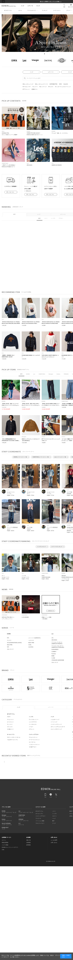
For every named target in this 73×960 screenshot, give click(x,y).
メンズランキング (41, 546)
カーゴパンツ (10, 722)
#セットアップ (42, 86)
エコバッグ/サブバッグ (56, 729)
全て (14, 214)
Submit (25, 78)
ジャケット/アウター (34, 734)
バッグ (52, 716)
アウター (61, 218)
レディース (50, 72)
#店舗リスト (35, 89)
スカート (54, 816)
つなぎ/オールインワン (12, 739)
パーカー (31, 726)
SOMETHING (42, 374)
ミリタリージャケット (34, 744)
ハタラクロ (31, 640)
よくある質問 (54, 840)
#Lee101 (66, 84)
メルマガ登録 (5, 845)
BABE (53, 656)
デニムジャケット (33, 737)
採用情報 (28, 845)
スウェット (31, 729)
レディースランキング (56, 546)
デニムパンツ (10, 719)
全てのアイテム (11, 714)
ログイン (4, 840)
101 (52, 637)
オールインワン (11, 734)
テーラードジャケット (34, 739)
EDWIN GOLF (5, 827)
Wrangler (51, 374)
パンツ (45, 218)
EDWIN (28, 374)
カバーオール (32, 742)
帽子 (53, 820)
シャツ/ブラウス (33, 722)
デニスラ (9, 640)
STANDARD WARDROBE (58, 660)
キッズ (14, 812)
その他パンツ (10, 729)
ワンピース (38, 818)
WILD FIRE (9, 644)
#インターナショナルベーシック (63, 86)
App (45, 797)
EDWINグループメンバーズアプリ (10, 847)
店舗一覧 (28, 840)
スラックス (9, 726)
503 (8, 637)
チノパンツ (9, 724)
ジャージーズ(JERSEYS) (34, 638)
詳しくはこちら (10, 192)
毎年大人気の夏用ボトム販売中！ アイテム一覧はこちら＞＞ (51, 1)
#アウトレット (26, 89)
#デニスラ (50, 86)
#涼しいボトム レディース (41, 84)
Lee (34, 374)
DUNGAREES (55, 649)
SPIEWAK (66, 374)
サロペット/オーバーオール (13, 737)
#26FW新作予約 (53, 84)
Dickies (58, 374)
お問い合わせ (54, 842)
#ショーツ (35, 86)
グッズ (54, 823)
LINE (51, 797)
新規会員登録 (5, 842)
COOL (29, 644)
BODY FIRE (31, 642)
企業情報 (28, 842)
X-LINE (53, 658)
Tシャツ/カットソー (33, 719)
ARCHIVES (54, 640)
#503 (60, 84)
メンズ (31, 72)
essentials (30, 647)
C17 (20, 823)
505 (8, 647)
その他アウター (32, 747)
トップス (53, 218)
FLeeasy (54, 653)
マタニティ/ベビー (40, 823)
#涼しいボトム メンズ (28, 84)
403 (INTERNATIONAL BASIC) (14, 642)
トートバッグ (54, 722)
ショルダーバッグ (55, 719)
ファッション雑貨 (40, 820)
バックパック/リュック (56, 724)
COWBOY (54, 651)
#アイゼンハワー (27, 86)
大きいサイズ (10, 649)
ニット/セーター (33, 724)
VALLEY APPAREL (6, 823)
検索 (64, 6)
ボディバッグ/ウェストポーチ (58, 726)
